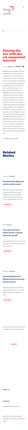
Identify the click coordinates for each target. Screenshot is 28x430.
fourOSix (12, 271)
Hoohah (12, 176)
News (4, 375)
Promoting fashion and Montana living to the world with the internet (13, 279)
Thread (9, 225)
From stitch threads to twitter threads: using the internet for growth (13, 232)
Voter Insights (7, 377)
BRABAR (10, 66)
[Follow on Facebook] (4, 394)
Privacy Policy (17, 418)
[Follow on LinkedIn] (10, 394)
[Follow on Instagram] (16, 394)
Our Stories (6, 370)
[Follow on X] (7, 394)
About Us (5, 380)
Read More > (8, 204)
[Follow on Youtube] (13, 394)
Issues (4, 373)
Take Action (6, 382)
